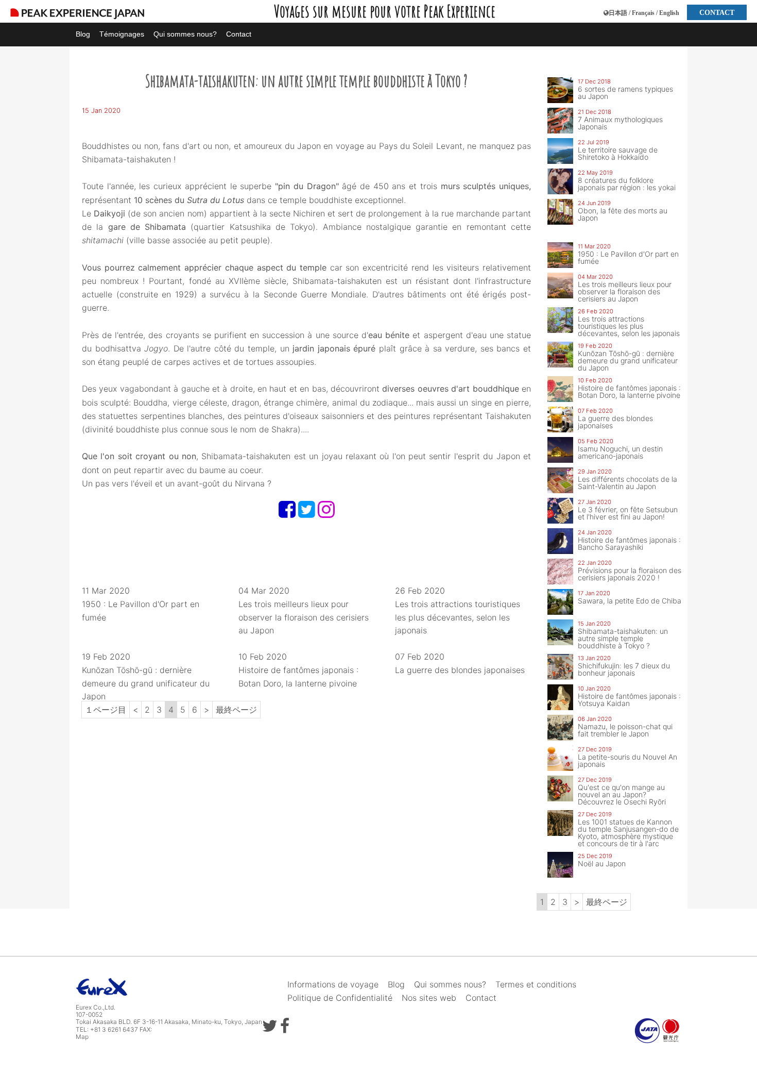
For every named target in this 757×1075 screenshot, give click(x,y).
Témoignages (121, 34)
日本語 (618, 12)
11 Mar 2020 (140, 603)
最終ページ (236, 709)
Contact (238, 34)
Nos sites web (429, 998)
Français (643, 12)
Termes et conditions (535, 984)
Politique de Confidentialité (339, 998)
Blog (83, 34)
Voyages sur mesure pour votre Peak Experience (384, 11)
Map (82, 1036)
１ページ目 (105, 709)
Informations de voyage (332, 984)
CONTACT (716, 12)
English (669, 12)
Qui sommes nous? (185, 34)
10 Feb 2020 (298, 669)
